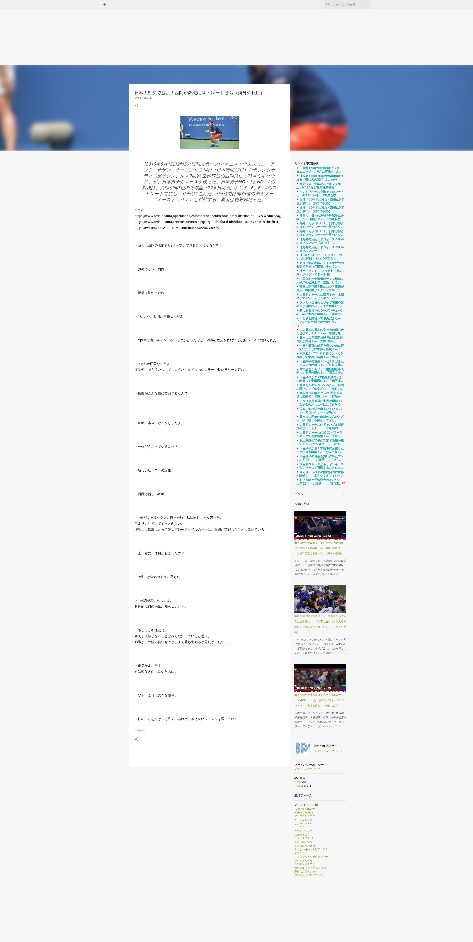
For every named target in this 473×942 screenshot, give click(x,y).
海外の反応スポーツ (327, 745)
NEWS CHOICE (303, 812)
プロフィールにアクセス (328, 751)
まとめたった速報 (304, 845)
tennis (140, 730)
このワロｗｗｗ (303, 823)
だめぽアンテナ (303, 831)
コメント (306, 785)
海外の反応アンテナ (306, 871)
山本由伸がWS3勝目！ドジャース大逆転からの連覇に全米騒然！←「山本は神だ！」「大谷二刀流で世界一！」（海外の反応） (319, 548)
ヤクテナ (299, 853)
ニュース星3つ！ (304, 838)
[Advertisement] (111, 26)
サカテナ (299, 827)
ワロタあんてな (303, 860)
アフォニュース (303, 819)
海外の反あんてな (304, 864)
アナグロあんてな (304, 816)
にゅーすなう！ (303, 834)
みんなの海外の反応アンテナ (311, 849)
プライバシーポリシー (307, 768)
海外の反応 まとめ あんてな (310, 867)
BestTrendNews (304, 809)
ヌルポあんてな (303, 842)
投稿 (303, 781)
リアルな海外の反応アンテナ (311, 856)
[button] (137, 105)
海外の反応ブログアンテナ (309, 875)
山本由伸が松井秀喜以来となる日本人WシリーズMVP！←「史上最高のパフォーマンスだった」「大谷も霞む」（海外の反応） (320, 700)
